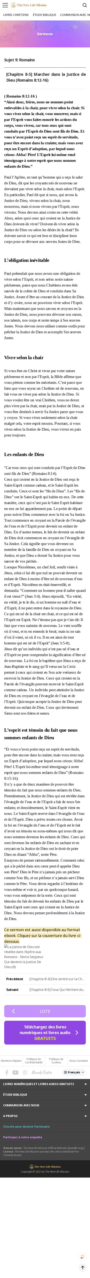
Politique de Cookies (56, 1060)
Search (85, 5)
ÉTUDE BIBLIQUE (15, 1095)
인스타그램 (25, 1072)
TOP (82, 1267)
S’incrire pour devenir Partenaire (26, 1126)
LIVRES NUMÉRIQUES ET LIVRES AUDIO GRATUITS (38, 1084)
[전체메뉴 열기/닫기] (5, 5)
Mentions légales (11, 1060)
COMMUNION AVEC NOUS (21, 1105)
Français (74, 1072)
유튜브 (15, 1072)
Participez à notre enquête (22, 1137)
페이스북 (6, 1072)
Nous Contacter (78, 1060)
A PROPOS (10, 1116)
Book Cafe (41, 1072)
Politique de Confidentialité (33, 1060)
